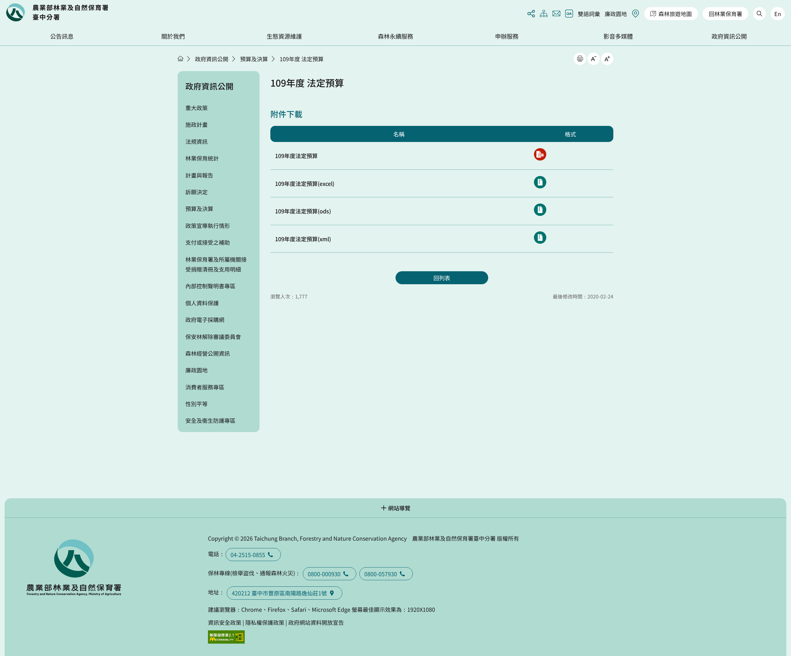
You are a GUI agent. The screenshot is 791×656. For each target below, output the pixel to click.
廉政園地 (616, 14)
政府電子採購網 (204, 319)
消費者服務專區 (204, 387)
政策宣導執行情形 (207, 225)
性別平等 (196, 404)
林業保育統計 (202, 158)
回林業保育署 (725, 14)
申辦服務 (506, 36)
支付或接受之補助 (207, 242)
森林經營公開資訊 (207, 353)
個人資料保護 (202, 303)
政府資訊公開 (729, 36)
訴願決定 (196, 192)
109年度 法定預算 (302, 59)
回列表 (442, 278)
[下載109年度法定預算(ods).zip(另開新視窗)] (540, 210)
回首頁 (57, 12)
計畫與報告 (199, 175)
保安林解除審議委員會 (213, 336)
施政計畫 (196, 124)
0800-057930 (380, 574)
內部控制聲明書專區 (210, 286)
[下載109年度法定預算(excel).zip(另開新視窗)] (540, 182)
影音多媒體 (618, 36)
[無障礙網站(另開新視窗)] (226, 637)
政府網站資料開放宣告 (316, 622)
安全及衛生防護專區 (210, 420)
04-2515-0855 (248, 555)
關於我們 (173, 36)
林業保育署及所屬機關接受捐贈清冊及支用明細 (216, 264)
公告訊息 (62, 36)
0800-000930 (324, 574)
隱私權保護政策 (264, 622)
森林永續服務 (395, 36)
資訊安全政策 (224, 622)
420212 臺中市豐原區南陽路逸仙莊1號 (279, 593)
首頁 (180, 58)
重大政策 (196, 108)
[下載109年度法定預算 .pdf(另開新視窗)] (540, 154)
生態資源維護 (284, 36)
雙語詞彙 (589, 14)
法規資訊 (196, 141)
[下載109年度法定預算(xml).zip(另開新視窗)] (540, 237)
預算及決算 (254, 59)
